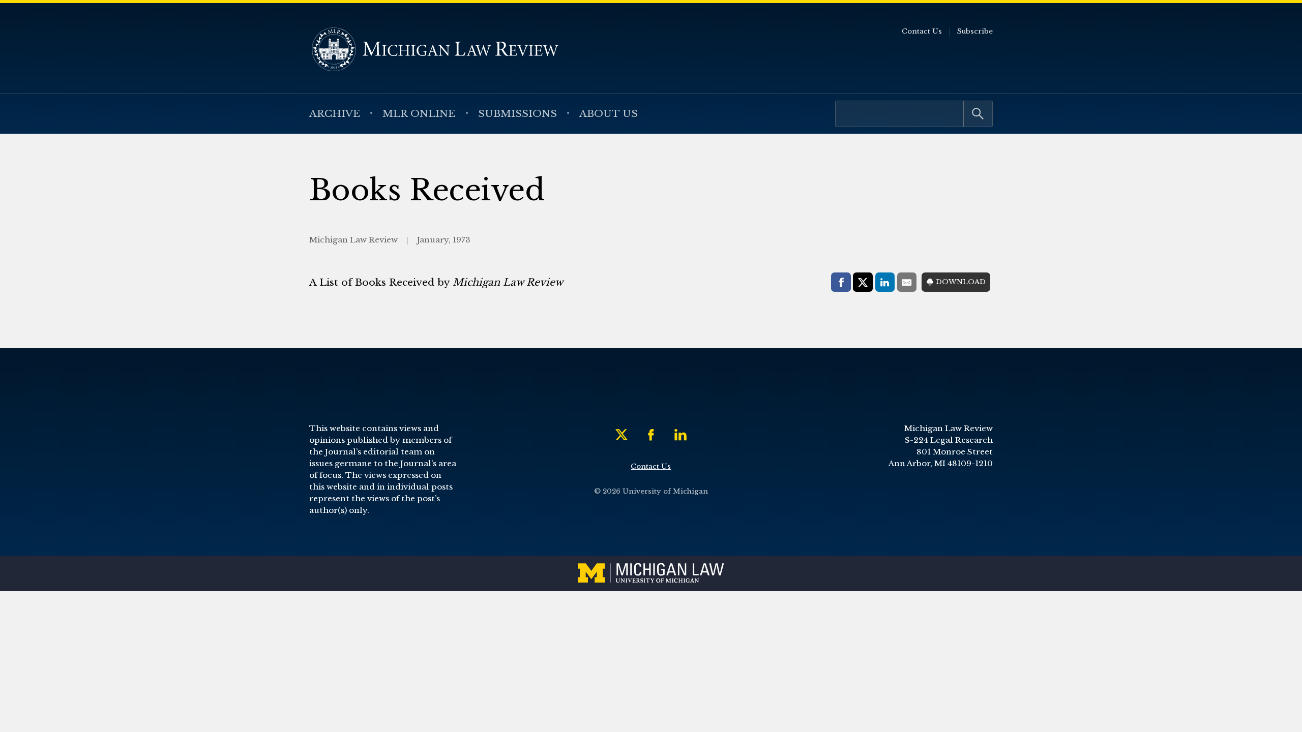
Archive (334, 113)
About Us (608, 113)
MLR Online (418, 113)
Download (961, 282)
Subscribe (975, 31)
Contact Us (922, 31)
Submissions (517, 113)
